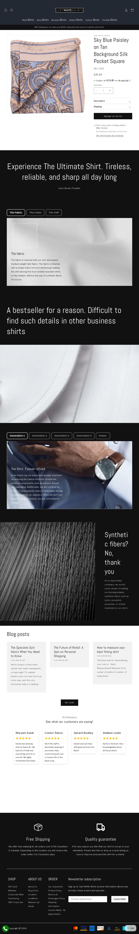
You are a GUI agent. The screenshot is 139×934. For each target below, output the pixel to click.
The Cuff (54, 212)
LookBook (33, 898)
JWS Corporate (15, 902)
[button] (6, 10)
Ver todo (69, 702)
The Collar (35, 212)
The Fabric (16, 212)
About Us (32, 886)
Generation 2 (39, 435)
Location (32, 894)
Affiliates (12, 890)
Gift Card (12, 886)
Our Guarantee (55, 886)
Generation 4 (84, 435)
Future (103, 435)
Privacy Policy (55, 890)
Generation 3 (61, 435)
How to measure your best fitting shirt (111, 649)
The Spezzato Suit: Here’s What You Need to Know (25, 651)
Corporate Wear (16, 894)
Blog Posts (33, 890)
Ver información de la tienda (109, 135)
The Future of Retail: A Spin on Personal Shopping (68, 651)
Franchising (13, 898)
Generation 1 (17, 435)
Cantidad (98, 85)
